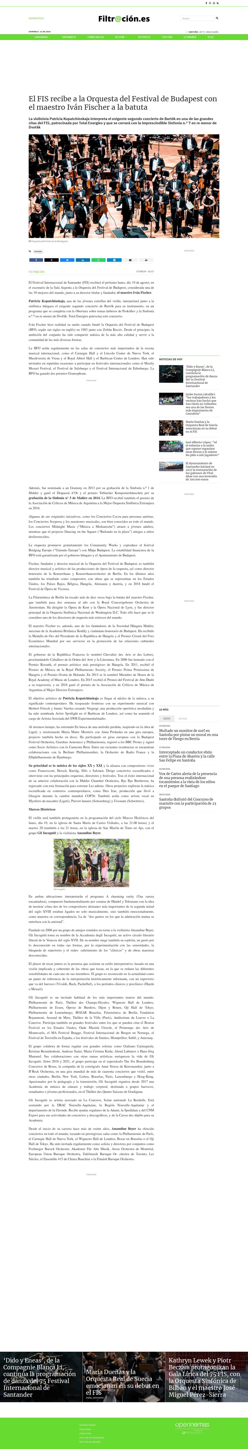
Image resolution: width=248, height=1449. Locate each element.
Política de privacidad (91, 1437)
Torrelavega (95, 37)
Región (120, 37)
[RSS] (217, 3)
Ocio (210, 37)
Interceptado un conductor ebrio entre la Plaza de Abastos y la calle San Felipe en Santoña (187, 756)
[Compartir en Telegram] (114, 260)
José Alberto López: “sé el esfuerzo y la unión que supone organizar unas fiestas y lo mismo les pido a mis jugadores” (202, 449)
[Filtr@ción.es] (124, 18)
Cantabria (41, 37)
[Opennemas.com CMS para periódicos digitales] (192, 1428)
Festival (38, 251)
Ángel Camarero (95, 1397)
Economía (190, 37)
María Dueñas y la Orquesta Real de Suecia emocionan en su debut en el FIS (201, 426)
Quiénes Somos (87, 1425)
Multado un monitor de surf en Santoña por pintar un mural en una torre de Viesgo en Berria (188, 735)
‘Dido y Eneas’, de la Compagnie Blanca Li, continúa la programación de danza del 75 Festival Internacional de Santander (201, 376)
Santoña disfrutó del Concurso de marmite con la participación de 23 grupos (187, 803)
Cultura (167, 37)
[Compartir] (36, 260)
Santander (69, 37)
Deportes (144, 37)
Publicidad (85, 1429)
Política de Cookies (90, 1442)
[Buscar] (217, 18)
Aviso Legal (85, 1433)
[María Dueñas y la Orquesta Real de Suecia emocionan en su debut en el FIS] (171, 427)
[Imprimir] (146, 260)
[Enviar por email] (130, 260)
